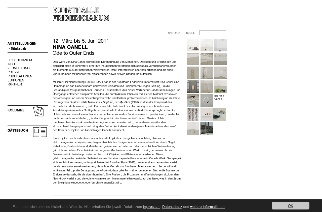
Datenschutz (172, 206)
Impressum (151, 206)
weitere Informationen (207, 206)
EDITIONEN (16, 80)
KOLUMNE (16, 110)
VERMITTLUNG (19, 68)
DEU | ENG (174, 33)
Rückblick (18, 49)
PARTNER (15, 84)
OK (290, 205)
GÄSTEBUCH (18, 130)
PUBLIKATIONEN (20, 76)
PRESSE (14, 72)
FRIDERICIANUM (20, 60)
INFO (11, 64)
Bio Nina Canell (219, 97)
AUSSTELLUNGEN (22, 43)
